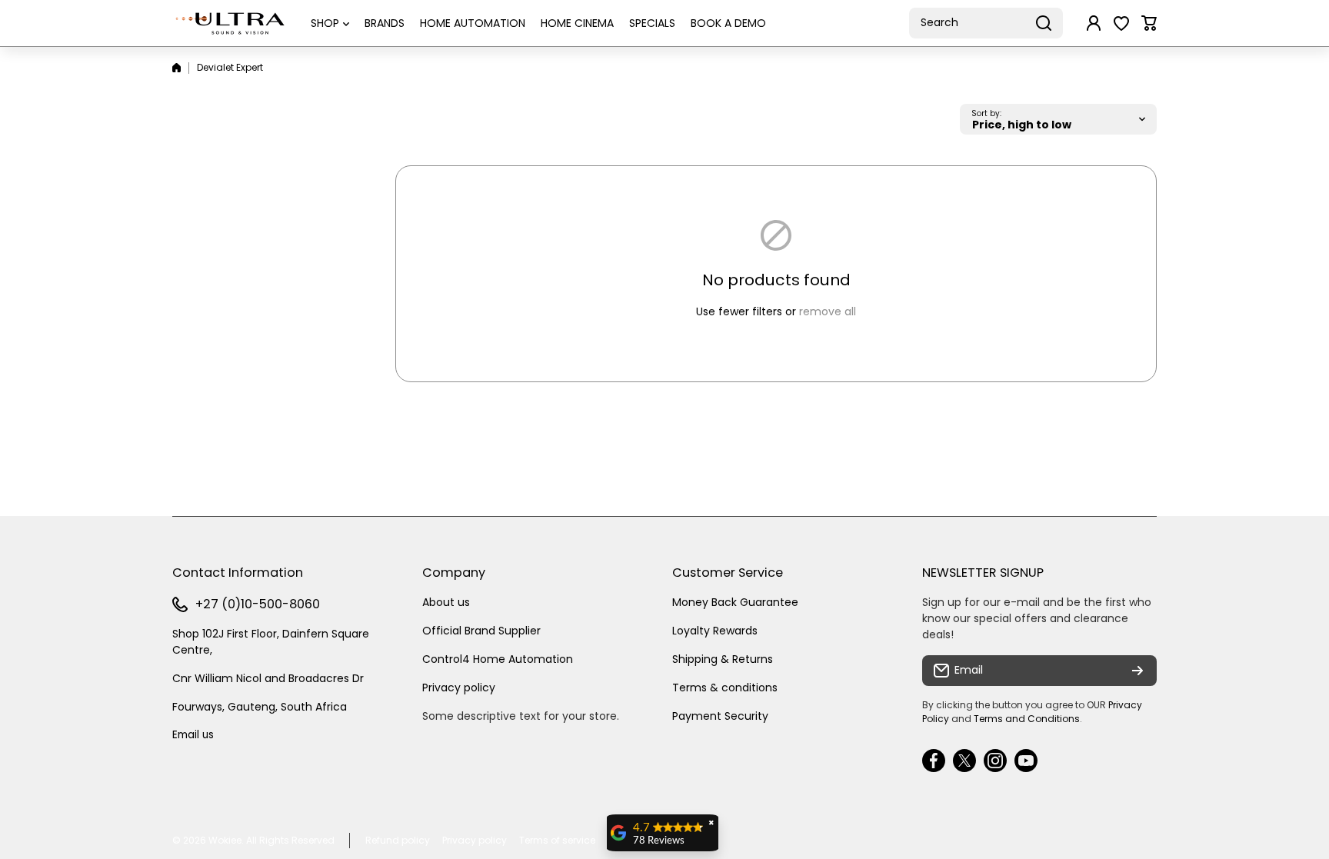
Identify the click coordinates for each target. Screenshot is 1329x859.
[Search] (1043, 23)
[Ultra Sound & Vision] (230, 23)
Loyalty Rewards (715, 630)
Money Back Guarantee (735, 602)
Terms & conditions (725, 687)
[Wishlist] (1121, 23)
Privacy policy (458, 687)
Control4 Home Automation (497, 659)
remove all (827, 311)
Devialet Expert (230, 67)
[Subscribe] (1137, 670)
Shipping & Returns (722, 659)
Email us (193, 734)
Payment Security (720, 716)
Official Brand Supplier (481, 630)
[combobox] (986, 23)
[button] (1149, 23)
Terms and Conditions (1027, 718)
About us (446, 602)
